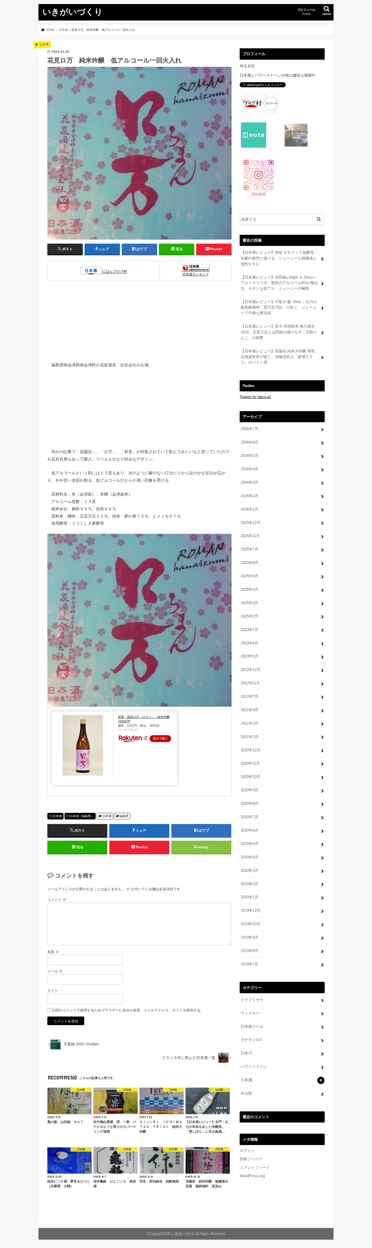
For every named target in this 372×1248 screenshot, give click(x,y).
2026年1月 (249, 509)
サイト (52, 991)
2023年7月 (249, 630)
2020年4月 (249, 857)
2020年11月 (250, 764)
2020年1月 (249, 897)
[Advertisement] (139, 323)
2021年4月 (249, 710)
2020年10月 (250, 777)
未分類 (246, 1093)
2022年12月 (250, 670)
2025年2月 (249, 616)
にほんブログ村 (114, 272)
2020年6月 (249, 830)
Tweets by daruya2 (255, 397)
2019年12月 (250, 910)
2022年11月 (250, 683)
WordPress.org (252, 1176)
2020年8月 (249, 803)
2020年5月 (249, 844)
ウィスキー (250, 1013)
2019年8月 (249, 951)
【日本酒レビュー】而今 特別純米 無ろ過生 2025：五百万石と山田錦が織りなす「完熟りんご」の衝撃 (279, 332)
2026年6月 (249, 442)
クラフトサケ (252, 1000)
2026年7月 (249, 429)
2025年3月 (249, 603)
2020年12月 (250, 750)
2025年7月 (249, 549)
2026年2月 (249, 496)
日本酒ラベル (252, 1027)
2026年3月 (249, 482)
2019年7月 (249, 964)
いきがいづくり (73, 11)
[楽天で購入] (145, 738)
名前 (53, 952)
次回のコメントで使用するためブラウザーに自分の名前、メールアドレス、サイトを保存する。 (128, 1010)
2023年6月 (249, 643)
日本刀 (246, 1053)
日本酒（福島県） (82, 816)
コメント (56, 900)
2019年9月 (249, 937)
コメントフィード (255, 1168)
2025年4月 (249, 589)
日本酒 (57, 816)
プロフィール (306, 11)
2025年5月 (249, 576)
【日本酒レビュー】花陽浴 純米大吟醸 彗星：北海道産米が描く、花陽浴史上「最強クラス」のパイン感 (280, 356)
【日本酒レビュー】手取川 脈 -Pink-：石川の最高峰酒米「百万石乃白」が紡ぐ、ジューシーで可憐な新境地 (279, 307)
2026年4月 (249, 469)
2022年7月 (249, 696)
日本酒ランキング (195, 274)
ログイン (247, 1151)
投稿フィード (251, 1159)
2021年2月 (249, 723)
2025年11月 (250, 536)
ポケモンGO (251, 1040)
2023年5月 (249, 656)
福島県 (124, 816)
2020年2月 (249, 884)
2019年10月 (250, 924)
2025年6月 (249, 563)
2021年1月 (249, 737)
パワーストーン (254, 1067)
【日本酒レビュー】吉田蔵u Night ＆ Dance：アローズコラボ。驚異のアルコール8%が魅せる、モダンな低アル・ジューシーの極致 (279, 282)
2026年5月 (249, 456)
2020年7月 (249, 817)
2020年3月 (249, 871)
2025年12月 (250, 523)
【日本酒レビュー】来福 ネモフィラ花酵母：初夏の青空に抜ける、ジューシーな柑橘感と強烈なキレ (279, 258)
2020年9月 (249, 790)
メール (55, 971)
